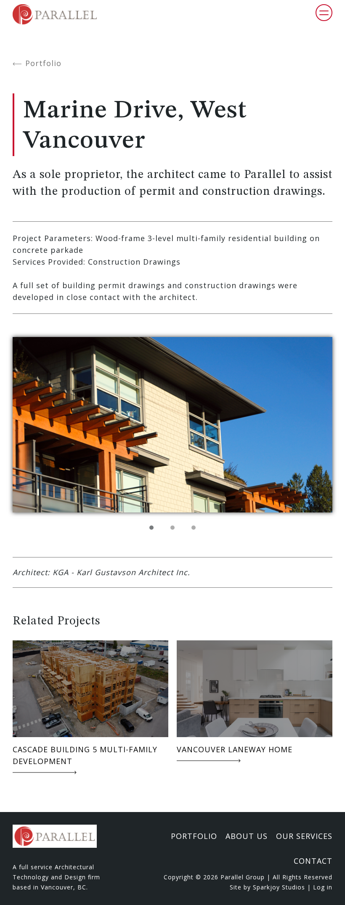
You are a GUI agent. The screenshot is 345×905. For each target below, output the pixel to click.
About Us (247, 836)
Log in (322, 887)
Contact (313, 861)
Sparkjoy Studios (279, 887)
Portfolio (43, 63)
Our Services (304, 836)
